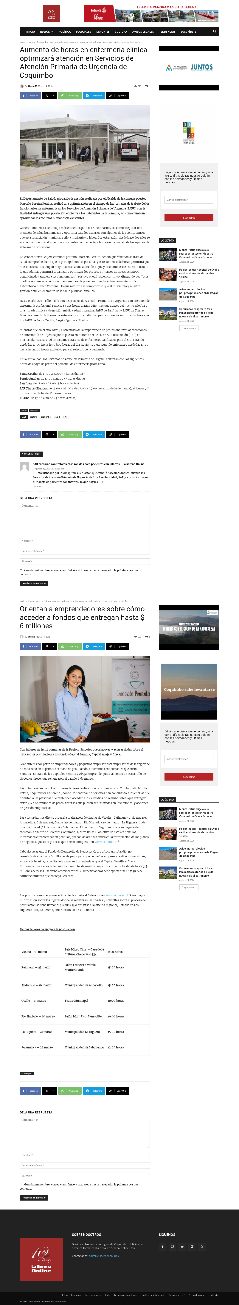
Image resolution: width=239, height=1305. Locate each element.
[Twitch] (192, 1247)
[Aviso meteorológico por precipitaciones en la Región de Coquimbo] (168, 294)
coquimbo (46, 416)
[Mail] (182, 1247)
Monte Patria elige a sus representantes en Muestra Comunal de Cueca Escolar (196, 253)
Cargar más (187, 328)
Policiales (83, 31)
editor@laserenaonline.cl (104, 1256)
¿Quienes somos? (176, 1295)
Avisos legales (143, 31)
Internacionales (93, 1295)
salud (57, 416)
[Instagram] (172, 1247)
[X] (202, 1247)
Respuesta (38, 487)
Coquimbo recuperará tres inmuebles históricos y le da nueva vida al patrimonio (196, 313)
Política (65, 31)
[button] (214, 32)
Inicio (30, 31)
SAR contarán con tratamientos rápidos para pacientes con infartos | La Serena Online (88, 464)
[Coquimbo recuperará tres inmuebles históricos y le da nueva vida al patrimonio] (168, 313)
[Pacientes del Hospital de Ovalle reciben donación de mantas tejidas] (168, 274)
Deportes (103, 31)
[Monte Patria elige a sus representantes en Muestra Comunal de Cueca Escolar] (168, 254)
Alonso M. (33, 86)
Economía (76, 1295)
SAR (65, 416)
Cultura (121, 31)
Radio (107, 1295)
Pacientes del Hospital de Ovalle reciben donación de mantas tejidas (199, 273)
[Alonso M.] (22, 86)
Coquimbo (42, 41)
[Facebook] (162, 1247)
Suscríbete (188, 31)
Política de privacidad (153, 1295)
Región (45, 31)
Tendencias (167, 31)
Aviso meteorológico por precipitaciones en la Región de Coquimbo (198, 293)
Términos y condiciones (126, 1295)
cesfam (33, 416)
